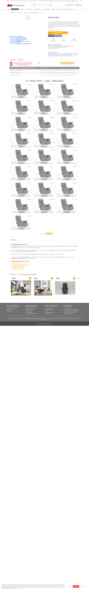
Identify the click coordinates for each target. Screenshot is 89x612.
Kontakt (8, 309)
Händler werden (68, 307)
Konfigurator (13, 59)
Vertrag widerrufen (49, 307)
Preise (51, 53)
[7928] (21, 288)
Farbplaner (20, 59)
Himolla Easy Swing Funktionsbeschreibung (21, 265)
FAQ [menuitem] (81, 1)
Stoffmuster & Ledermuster (12, 307)
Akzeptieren (76, 586)
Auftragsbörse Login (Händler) (70, 312)
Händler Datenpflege (69, 313)
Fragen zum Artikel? (16, 262)
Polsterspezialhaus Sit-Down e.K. (16, 70)
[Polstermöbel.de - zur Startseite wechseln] (16, 5)
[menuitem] (41, 5)
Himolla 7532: (18, 37)
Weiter (66, 63)
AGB (46, 310)
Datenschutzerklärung (49, 312)
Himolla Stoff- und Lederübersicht (19, 267)
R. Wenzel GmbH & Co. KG (15, 72)
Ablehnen (70, 586)
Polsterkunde (29, 310)
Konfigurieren (10, 310)
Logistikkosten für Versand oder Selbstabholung (33, 318)
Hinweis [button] (45, 68)
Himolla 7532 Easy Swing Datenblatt (19, 264)
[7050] (65, 288)
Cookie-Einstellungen (49, 309)
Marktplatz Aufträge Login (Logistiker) (72, 310)
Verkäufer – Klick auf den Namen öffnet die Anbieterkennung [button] (23, 68)
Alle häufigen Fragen (30, 309)
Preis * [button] (41, 68)
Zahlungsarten (29, 312)
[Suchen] (51, 5)
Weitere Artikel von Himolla (17, 268)
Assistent (52, 35)
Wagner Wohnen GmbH (15, 74)
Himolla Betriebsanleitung (17, 266)
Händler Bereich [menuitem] (74, 1)
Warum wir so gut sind (30, 307)
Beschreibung (13, 239)
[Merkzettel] (66, 5)
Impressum (47, 313)
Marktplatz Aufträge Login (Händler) (71, 309)
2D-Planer (59, 35)
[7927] (43, 288)
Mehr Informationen (19, 588)
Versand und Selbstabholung (31, 313)
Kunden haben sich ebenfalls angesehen (28, 274)
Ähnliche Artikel (13, 274)
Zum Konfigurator (57, 32)
